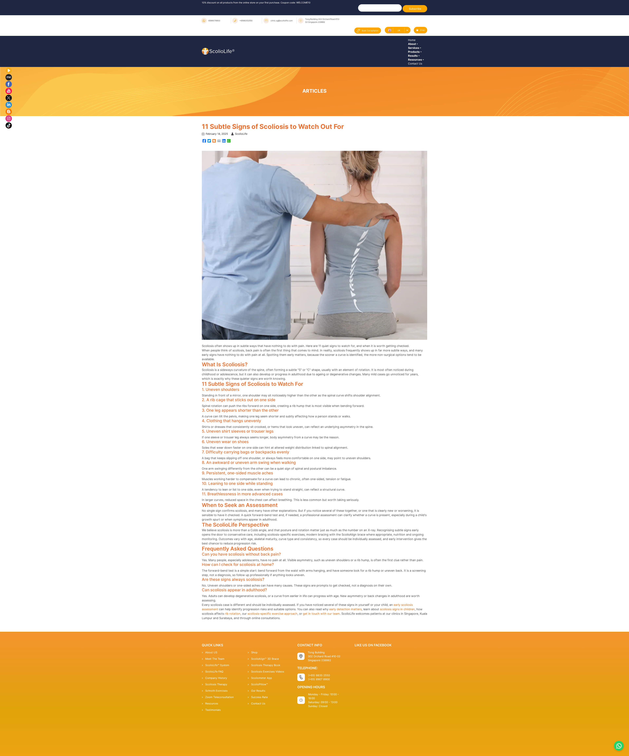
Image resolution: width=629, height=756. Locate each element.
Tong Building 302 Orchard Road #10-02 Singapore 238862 (322, 20)
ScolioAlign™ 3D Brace (265, 694)
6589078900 (214, 20)
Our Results (258, 726)
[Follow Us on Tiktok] (8, 160)
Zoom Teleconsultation (219, 732)
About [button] (413, 51)
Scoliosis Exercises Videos (267, 707)
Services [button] (414, 60)
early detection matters (345, 644)
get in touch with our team (321, 649)
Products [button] (414, 69)
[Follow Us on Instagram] (8, 153)
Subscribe (415, 8)
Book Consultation (370, 30)
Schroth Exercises (216, 726)
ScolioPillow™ (259, 719)
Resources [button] (416, 87)
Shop (422, 30)
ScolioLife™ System (217, 700)
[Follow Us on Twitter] (8, 133)
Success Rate (259, 732)
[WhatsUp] (229, 176)
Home (412, 42)
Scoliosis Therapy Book (265, 700)
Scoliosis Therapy (216, 719)
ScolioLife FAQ (214, 707)
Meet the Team (214, 694)
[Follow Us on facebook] (8, 119)
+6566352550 (246, 20)
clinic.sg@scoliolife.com (282, 20)
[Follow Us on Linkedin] (8, 140)
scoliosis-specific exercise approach (272, 649)
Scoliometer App (261, 713)
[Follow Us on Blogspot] (8, 147)
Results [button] (414, 78)
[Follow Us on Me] (8, 112)
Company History (216, 713)
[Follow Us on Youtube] (8, 126)
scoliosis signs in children (397, 644)
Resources (211, 739)
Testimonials (213, 745)
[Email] (219, 176)
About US (211, 688)
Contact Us (416, 96)
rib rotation (232, 649)
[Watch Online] (8, 105)
